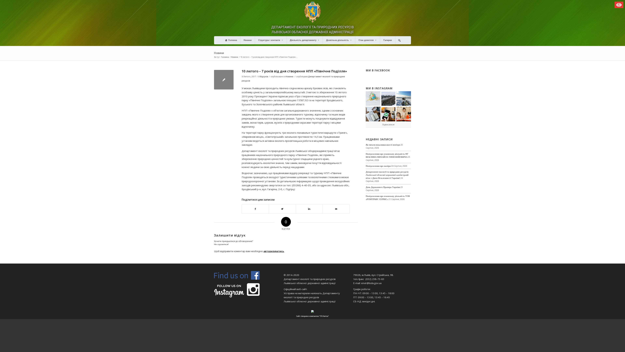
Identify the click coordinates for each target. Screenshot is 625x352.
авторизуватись (274, 251)
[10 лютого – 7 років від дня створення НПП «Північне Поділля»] (224, 79)
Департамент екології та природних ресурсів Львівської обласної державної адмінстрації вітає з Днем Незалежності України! (387, 174)
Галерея (387, 40)
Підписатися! (388, 124)
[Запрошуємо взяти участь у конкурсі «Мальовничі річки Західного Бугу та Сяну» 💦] (403, 114)
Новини (248, 40)
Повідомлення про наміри (378, 165)
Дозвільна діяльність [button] (337, 40)
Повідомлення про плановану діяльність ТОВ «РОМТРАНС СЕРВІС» (388, 198)
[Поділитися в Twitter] (282, 209)
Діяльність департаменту (303, 40)
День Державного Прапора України (383, 187)
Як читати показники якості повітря (383, 144)
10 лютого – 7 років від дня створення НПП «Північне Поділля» (294, 71)
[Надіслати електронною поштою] (336, 209)
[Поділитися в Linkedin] (309, 209)
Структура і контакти (269, 40)
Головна (232, 40)
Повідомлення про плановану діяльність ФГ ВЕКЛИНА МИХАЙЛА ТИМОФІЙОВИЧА (387, 155)
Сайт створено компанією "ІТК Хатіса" (312, 316)
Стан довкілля (366, 40)
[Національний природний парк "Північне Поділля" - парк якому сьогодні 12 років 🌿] (403, 98)
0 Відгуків (263, 76)
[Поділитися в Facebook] (255, 209)
